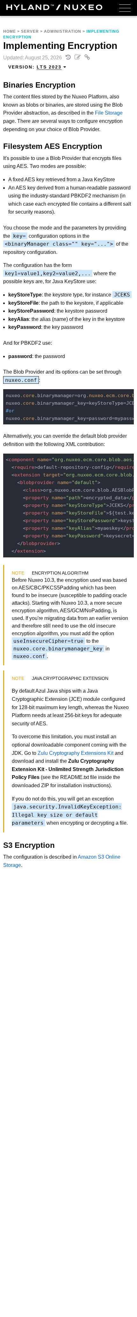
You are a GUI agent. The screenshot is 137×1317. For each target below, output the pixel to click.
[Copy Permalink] (87, 57)
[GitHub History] (69, 57)
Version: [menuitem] (34, 67)
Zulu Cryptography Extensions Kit (75, 753)
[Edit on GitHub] (78, 57)
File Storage (109, 113)
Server (30, 31)
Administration (62, 31)
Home (9, 31)
